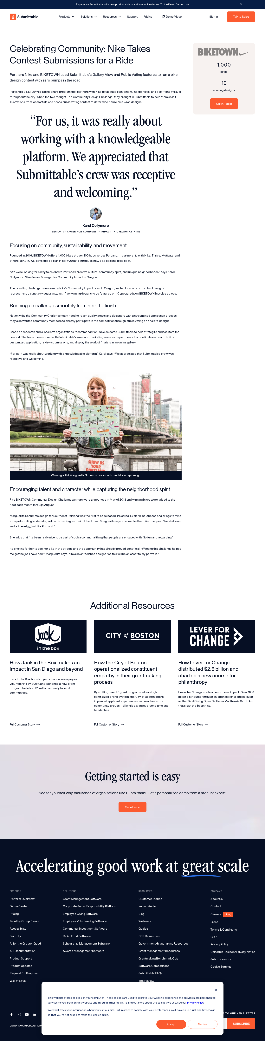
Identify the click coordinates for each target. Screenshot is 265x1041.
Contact (215, 906)
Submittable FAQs (151, 973)
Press (214, 922)
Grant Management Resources (159, 951)
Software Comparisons (154, 966)
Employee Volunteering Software (85, 921)
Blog (141, 914)
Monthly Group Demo (24, 921)
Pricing (148, 16)
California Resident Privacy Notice (232, 952)
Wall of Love (18, 981)
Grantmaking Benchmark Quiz (158, 958)
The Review (146, 981)
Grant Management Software (82, 899)
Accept (171, 1024)
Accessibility (18, 929)
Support (132, 16)
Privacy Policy (195, 1002)
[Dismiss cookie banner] (216, 990)
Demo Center (19, 906)
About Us (216, 899)
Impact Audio (147, 906)
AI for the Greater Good (25, 944)
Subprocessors (220, 959)
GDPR (214, 937)
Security (15, 936)
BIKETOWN (31, 92)
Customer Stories (150, 899)
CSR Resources (149, 936)
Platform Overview (22, 899)
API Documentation (23, 951)
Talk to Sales (241, 17)
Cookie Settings (220, 967)
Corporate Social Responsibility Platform (89, 906)
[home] (24, 17)
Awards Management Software (83, 951)
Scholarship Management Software (86, 944)
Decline (202, 1024)
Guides (143, 929)
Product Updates (21, 966)
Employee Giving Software (80, 914)
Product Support (21, 958)
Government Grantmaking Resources (164, 944)
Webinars (145, 921)
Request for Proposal (24, 973)
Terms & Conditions (223, 930)
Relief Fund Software (77, 936)
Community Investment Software (85, 929)
